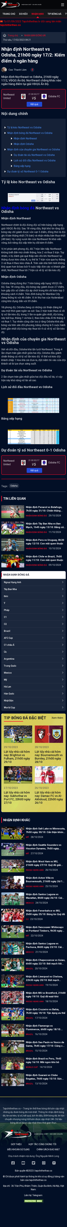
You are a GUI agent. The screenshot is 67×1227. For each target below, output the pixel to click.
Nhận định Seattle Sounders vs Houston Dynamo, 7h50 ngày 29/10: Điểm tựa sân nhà (43, 847)
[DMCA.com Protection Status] (33, 1202)
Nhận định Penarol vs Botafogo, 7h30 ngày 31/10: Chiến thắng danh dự (44, 509)
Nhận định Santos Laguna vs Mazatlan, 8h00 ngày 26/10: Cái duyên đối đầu (44, 896)
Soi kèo (23, 14)
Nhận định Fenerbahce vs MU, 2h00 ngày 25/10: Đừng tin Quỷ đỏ (45, 912)
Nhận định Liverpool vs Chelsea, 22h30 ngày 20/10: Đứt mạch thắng (44, 978)
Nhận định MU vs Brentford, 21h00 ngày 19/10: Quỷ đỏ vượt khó (46, 994)
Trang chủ (9, 14)
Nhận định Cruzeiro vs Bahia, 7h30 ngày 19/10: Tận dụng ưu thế (45, 1011)
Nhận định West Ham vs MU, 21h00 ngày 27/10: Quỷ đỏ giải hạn (43, 863)
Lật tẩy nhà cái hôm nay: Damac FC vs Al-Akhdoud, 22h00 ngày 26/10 (49, 797)
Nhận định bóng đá (17, 208)
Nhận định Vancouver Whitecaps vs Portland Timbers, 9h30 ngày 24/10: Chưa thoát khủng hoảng (44, 929)
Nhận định (38, 14)
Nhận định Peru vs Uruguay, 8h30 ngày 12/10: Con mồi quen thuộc (45, 542)
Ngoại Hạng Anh (12, 582)
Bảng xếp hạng (22, 166)
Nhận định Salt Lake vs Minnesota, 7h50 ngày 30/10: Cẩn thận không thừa (45, 830)
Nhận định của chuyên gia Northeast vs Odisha (33, 149)
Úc (5, 652)
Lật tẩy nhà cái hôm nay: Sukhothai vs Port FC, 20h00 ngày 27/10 (17, 797)
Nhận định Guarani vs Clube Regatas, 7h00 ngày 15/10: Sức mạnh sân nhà (44, 1077)
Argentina (9, 659)
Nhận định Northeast (25, 138)
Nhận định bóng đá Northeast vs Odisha (29, 133)
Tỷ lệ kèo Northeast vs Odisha (24, 127)
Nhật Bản (8, 700)
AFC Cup (8, 638)
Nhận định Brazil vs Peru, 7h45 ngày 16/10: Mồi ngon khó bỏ (43, 1060)
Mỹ (5, 679)
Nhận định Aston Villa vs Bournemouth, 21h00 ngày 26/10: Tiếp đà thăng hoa (45, 879)
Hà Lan (7, 686)
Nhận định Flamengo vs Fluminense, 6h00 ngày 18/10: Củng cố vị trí (43, 1027)
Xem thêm (57, 717)
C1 (5, 617)
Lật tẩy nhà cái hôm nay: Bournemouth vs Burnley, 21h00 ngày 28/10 (49, 757)
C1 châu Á (9, 645)
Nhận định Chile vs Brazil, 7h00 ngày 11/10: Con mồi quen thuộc (44, 558)
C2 (5, 624)
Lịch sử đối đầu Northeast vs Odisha (34, 160)
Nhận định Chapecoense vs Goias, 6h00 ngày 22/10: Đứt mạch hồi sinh (45, 962)
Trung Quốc (10, 665)
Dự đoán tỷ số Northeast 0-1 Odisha (27, 171)
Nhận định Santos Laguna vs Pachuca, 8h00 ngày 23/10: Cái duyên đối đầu (44, 945)
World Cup (9, 707)
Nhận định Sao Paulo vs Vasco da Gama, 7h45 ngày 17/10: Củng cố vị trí (45, 1044)
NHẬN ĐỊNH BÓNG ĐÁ (35, 35)
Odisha (14, 485)
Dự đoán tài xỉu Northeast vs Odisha (34, 155)
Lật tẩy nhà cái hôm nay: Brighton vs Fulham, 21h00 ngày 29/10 (17, 757)
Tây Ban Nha (10, 589)
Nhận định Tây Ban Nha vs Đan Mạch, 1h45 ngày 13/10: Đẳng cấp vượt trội (45, 525)
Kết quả (34, 104)
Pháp (6, 610)
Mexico (8, 672)
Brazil (7, 631)
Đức (6, 596)
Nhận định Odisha (24, 144)
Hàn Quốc (9, 693)
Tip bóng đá (54, 14)
